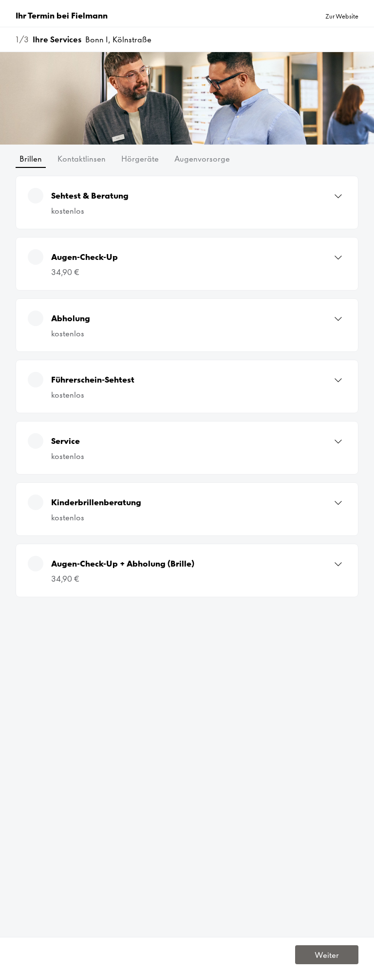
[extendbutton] (338, 196)
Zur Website (341, 16)
